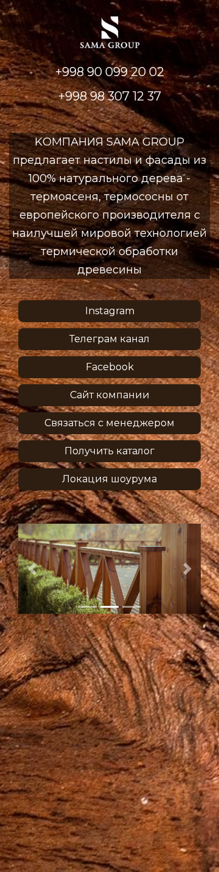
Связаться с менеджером (109, 423)
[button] (32, 569)
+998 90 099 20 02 (109, 72)
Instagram (109, 311)
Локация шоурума (109, 479)
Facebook (110, 367)
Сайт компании (110, 395)
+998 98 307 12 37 (109, 96)
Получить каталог (109, 451)
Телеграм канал (109, 339)
